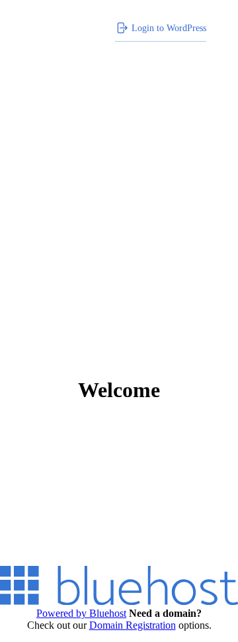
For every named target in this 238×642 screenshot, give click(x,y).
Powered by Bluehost (81, 613)
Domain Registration (132, 625)
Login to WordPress (169, 28)
